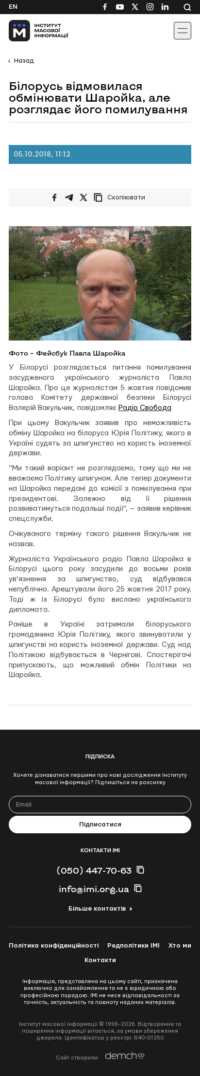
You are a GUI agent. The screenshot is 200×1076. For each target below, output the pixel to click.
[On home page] (29, 30)
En (13, 6)
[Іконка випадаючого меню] (182, 30)
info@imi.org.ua (94, 888)
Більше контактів (97, 908)
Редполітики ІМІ (133, 945)
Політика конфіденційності (54, 945)
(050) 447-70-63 (94, 870)
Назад (23, 60)
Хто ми (179, 945)
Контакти (100, 960)
